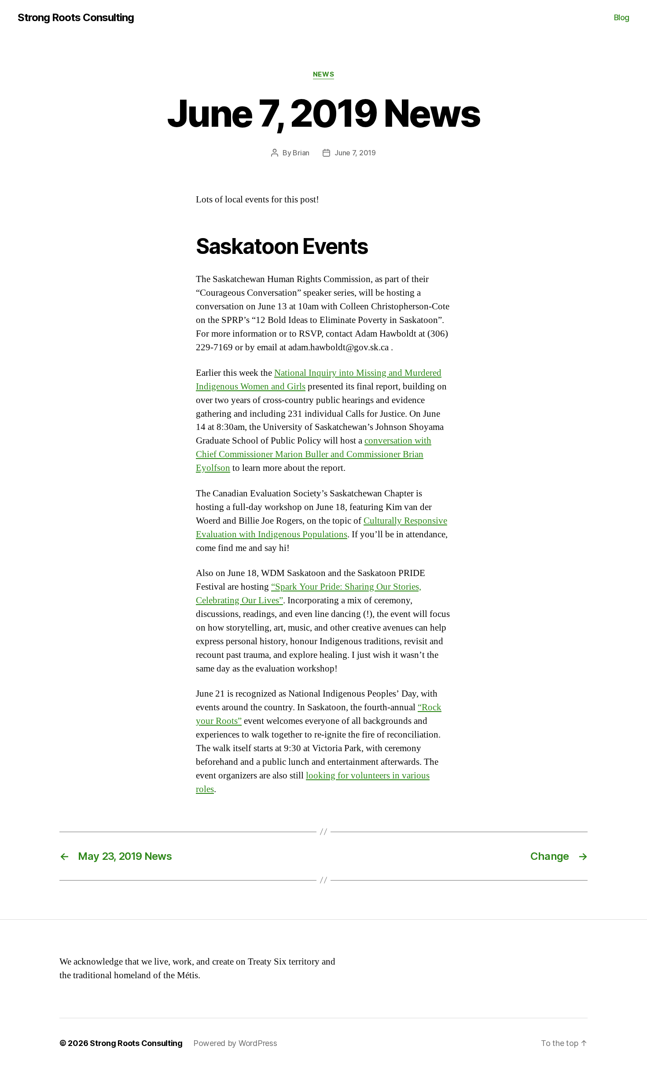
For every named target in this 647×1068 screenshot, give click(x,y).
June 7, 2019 (355, 152)
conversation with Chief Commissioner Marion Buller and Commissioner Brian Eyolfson (313, 454)
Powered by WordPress (235, 1043)
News (323, 74)
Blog (621, 17)
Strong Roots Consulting (76, 17)
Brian (301, 152)
